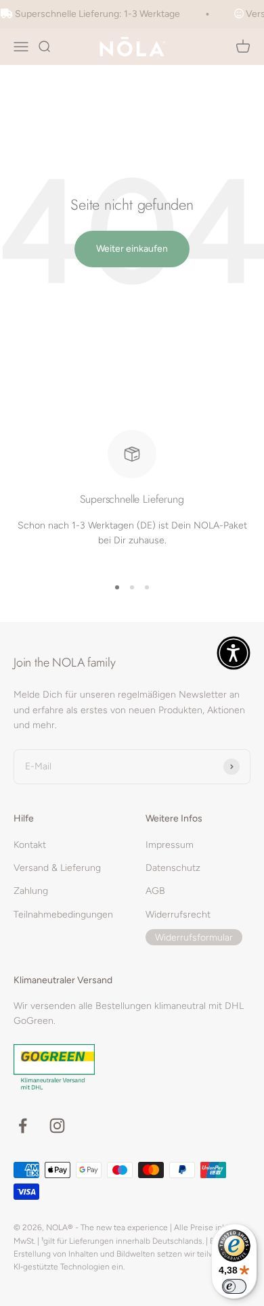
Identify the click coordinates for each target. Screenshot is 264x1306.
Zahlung (31, 891)
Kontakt (30, 845)
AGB (155, 891)
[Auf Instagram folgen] (57, 1126)
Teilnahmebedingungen (63, 914)
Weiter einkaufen (132, 248)
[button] (233, 653)
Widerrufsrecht (178, 914)
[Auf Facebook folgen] (23, 1126)
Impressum (170, 845)
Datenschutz (173, 868)
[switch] (234, 1286)
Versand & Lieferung (57, 868)
